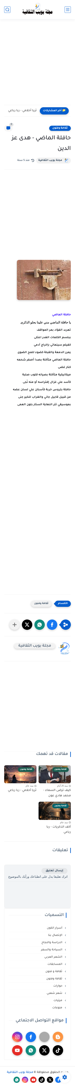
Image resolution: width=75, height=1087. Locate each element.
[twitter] (44, 1050)
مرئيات (58, 1000)
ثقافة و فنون (54, 971)
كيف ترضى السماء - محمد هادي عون (57, 793)
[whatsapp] (31, 1050)
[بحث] (7, 9)
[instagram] (17, 1037)
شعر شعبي (55, 993)
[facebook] (31, 1037)
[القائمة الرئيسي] (68, 9)
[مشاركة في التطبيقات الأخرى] (14, 624)
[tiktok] (58, 1050)
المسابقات (55, 964)
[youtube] (17, 1050)
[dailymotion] (44, 1037)
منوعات (57, 1007)
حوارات (58, 986)
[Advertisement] (37, 64)
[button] (52, 624)
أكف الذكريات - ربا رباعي (58, 829)
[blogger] (58, 1037)
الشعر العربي (53, 957)
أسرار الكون (55, 928)
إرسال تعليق (54, 870)
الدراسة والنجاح (52, 942)
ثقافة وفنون (60, 128)
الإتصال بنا (55, 935)
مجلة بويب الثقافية (50, 160)
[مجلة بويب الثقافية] (37, 10)
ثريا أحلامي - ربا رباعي (22, 110)
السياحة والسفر (52, 949)
